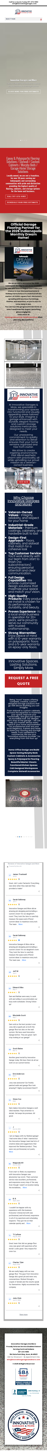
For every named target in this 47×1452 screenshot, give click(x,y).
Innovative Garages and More (23, 80)
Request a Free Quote (23, 681)
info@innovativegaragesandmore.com (23, 1359)
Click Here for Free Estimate (23, 91)
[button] (17, 836)
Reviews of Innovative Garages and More (23, 864)
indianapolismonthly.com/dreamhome (21, 317)
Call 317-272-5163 (16, 196)
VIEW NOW (23, 482)
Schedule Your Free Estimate (22, 202)
